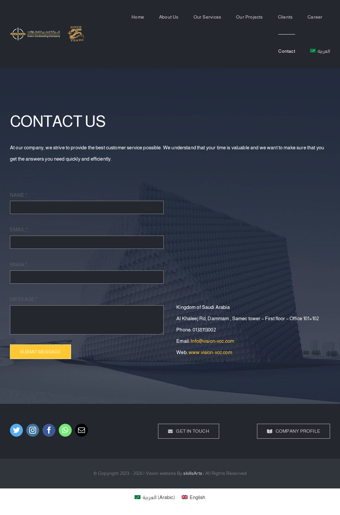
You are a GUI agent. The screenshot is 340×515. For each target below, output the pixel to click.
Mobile (18, 264)
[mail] (81, 430)
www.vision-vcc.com (210, 352)
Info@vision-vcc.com (212, 341)
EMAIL (19, 229)
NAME (19, 195)
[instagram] (32, 430)
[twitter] (16, 430)
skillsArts (192, 473)
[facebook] (48, 430)
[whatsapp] (65, 430)
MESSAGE (24, 299)
